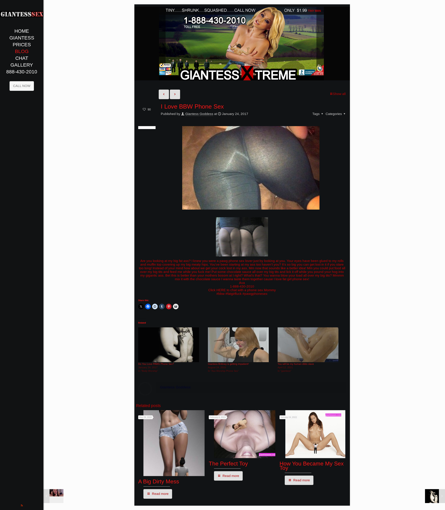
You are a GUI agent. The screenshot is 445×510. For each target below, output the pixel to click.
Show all (339, 94)
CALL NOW (21, 86)
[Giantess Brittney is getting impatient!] (241, 344)
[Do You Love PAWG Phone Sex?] (171, 344)
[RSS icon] (22, 505)
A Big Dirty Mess (158, 481)
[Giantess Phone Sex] (21, 14)
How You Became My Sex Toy (312, 465)
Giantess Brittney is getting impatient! (228, 363)
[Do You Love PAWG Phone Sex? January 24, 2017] (435, 496)
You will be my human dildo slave (296, 363)
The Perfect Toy (228, 463)
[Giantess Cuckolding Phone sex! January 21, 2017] (53, 496)
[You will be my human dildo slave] (311, 344)
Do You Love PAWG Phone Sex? (156, 363)
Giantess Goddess (199, 114)
